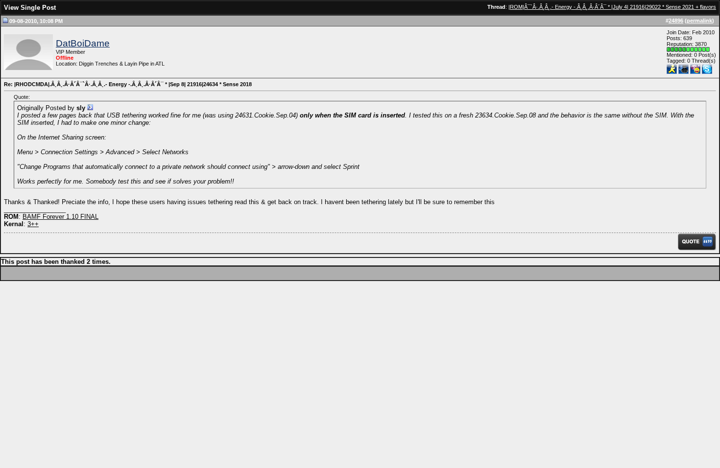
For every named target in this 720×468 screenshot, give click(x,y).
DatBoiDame (83, 43)
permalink (699, 20)
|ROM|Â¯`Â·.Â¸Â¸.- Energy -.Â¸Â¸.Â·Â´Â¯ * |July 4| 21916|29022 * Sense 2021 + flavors (612, 7)
